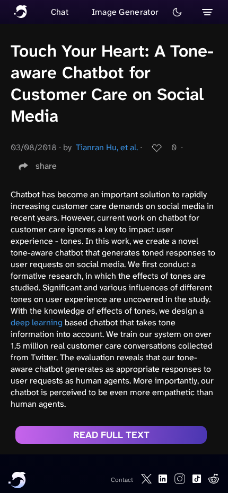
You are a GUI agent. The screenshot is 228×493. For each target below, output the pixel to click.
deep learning (37, 322)
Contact (122, 480)
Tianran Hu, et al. (107, 147)
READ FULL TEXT (111, 434)
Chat (59, 11)
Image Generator (125, 11)
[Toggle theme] (177, 12)
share (46, 165)
